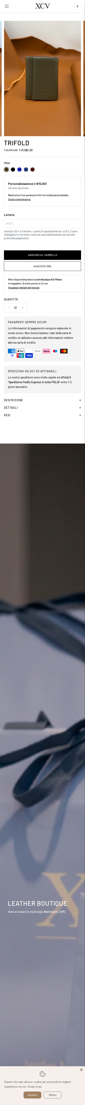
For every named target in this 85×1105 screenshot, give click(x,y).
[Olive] (6, 169)
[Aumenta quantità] (8, 307)
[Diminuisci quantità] (22, 307)
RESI (7, 415)
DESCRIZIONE (13, 400)
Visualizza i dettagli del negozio (24, 287)
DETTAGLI (11, 407)
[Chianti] (32, 169)
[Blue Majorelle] (19, 169)
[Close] (81, 1070)
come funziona (22, 199)
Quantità (11, 299)
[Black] (12, 169)
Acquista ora (42, 266)
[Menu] (6, 6)
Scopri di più (34, 1086)
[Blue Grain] (26, 169)
